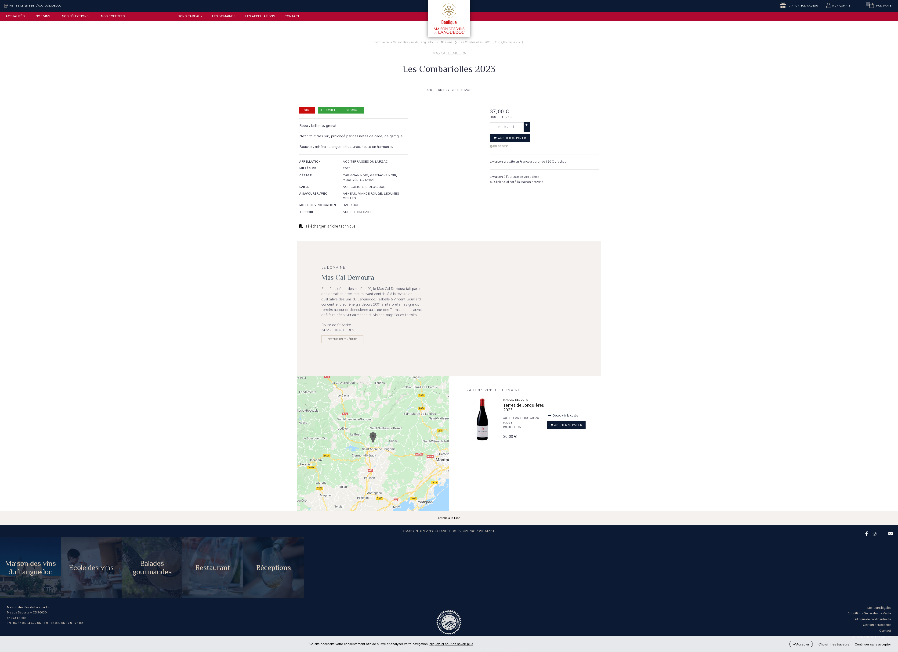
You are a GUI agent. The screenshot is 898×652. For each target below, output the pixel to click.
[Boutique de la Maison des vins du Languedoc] (449, 18)
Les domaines (223, 16)
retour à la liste (449, 518)
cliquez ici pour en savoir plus (451, 644)
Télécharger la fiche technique (329, 226)
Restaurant (213, 567)
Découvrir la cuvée (565, 415)
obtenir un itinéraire (342, 339)
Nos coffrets (113, 16)
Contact (292, 16)
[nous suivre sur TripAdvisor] (881, 530)
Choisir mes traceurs (833, 644)
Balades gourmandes (152, 567)
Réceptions (273, 567)
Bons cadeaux (190, 16)
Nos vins (43, 16)
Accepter (802, 644)
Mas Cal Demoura (515, 400)
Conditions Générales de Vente (869, 613)
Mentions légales (879, 607)
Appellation (310, 161)
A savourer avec (313, 193)
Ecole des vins (91, 567)
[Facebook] (865, 533)
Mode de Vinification (317, 205)
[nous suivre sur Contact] (889, 533)
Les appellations (260, 16)
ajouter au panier (511, 138)
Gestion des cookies (877, 625)
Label (304, 186)
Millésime (307, 168)
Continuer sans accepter (873, 644)
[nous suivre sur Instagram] (873, 533)
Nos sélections (75, 16)
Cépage (305, 175)
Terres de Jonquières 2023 (523, 407)
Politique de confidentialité (872, 619)
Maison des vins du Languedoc (30, 567)
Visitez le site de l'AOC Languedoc (35, 6)
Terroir (306, 212)
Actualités (15, 16)
